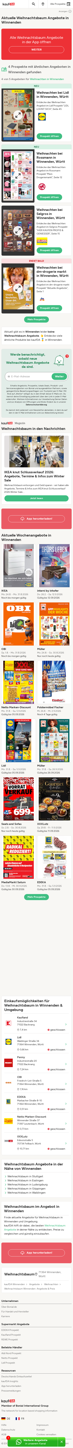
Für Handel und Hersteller (15, 1311)
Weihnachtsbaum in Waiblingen (26, 1192)
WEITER (36, 49)
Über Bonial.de (9, 1306)
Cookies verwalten (46, 1434)
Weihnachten (51, 1284)
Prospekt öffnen (49, 136)
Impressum (42, 1425)
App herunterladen (11, 1386)
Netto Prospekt (9, 1358)
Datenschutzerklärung (36, 404)
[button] (36, 113)
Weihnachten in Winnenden (47, 79)
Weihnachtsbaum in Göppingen (26, 1188)
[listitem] (18, 572)
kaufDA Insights (9, 1381)
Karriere (5, 1316)
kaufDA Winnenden (14, 1284)
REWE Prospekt (9, 1339)
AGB (3, 1434)
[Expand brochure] (18, 115)
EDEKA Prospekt (10, 1330)
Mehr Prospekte (37, 319)
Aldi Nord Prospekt (11, 1353)
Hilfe (3, 1425)
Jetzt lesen (36, 498)
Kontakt (40, 1429)
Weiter (59, 376)
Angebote (34, 1284)
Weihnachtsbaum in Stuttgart (25, 1176)
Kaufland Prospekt (11, 1334)
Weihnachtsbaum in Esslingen (25, 1180)
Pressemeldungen (11, 1390)
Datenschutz (8, 1429)
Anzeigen (63, 11)
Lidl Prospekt (8, 1362)
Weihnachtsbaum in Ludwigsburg (27, 1184)
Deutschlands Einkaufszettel (16, 1376)
